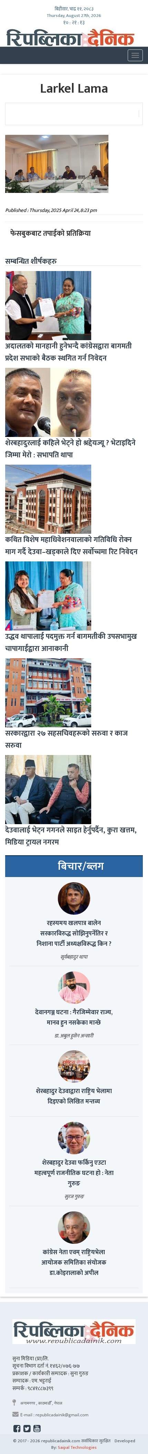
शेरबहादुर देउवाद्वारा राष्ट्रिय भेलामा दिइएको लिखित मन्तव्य (74, 1096)
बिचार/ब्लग (81, 867)
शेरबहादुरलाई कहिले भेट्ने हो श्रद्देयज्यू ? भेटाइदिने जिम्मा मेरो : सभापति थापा (70, 449)
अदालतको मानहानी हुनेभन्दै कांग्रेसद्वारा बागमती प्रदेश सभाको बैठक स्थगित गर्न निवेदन (68, 352)
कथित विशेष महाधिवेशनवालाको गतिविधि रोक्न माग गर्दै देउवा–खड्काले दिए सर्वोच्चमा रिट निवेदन (71, 546)
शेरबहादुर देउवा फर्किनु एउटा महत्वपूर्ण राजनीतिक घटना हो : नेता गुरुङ (74, 1173)
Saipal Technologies (77, 1447)
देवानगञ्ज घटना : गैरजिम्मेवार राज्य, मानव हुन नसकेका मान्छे (74, 1017)
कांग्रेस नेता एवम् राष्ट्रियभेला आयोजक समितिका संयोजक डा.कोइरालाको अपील (73, 1262)
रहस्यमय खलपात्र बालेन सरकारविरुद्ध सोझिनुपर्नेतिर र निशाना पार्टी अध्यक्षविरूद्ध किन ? (74, 933)
